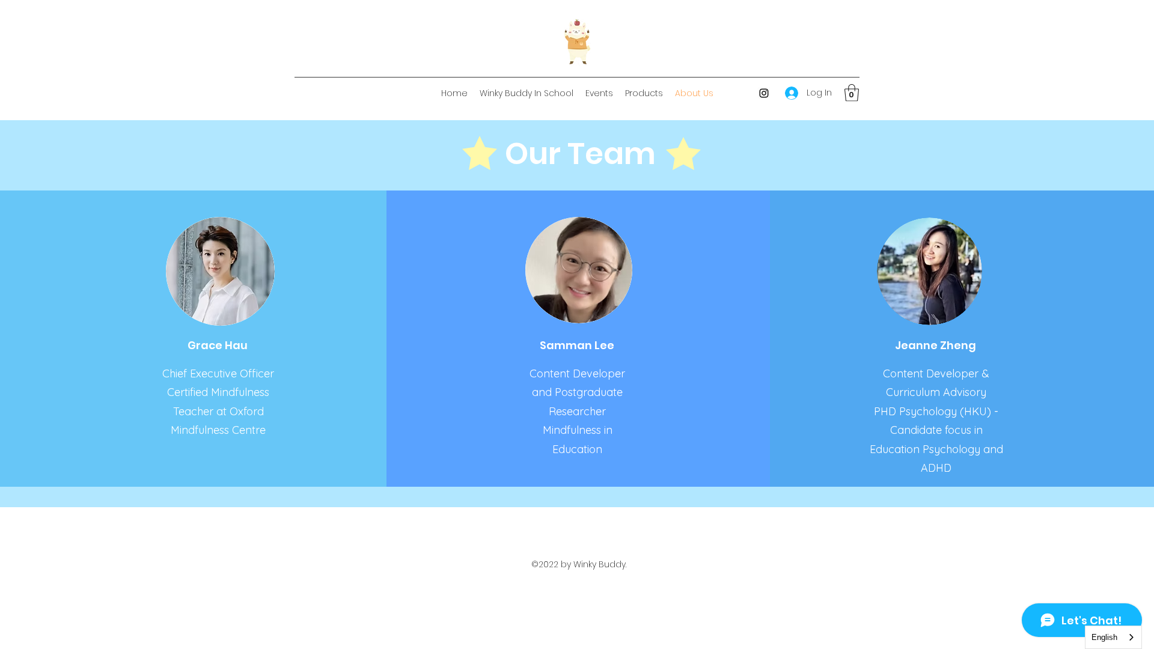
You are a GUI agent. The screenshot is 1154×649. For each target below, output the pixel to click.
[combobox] (1113, 637)
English (1104, 637)
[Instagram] (764, 93)
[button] (851, 93)
